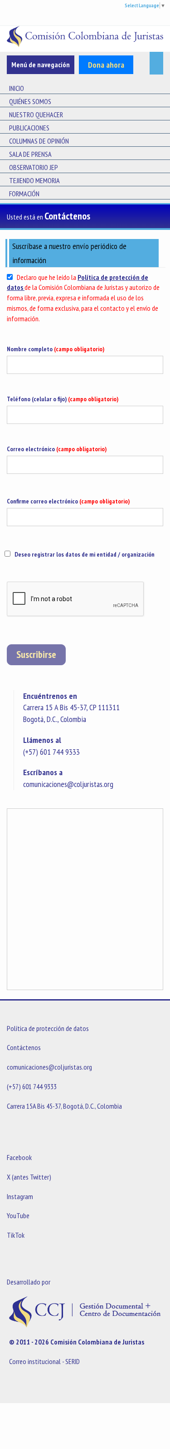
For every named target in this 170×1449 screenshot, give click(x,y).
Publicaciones (29, 127)
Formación (24, 193)
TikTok (15, 1235)
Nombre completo (55, 349)
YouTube (18, 1215)
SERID (72, 1361)
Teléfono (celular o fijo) (62, 399)
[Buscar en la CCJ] (156, 63)
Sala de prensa (30, 154)
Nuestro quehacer (36, 114)
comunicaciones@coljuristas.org (68, 784)
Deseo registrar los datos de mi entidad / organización (85, 554)
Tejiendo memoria (34, 180)
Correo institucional (35, 1361)
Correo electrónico (57, 449)
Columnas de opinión (39, 140)
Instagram (20, 1196)
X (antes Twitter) (29, 1176)
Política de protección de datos (48, 1028)
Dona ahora (106, 65)
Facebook (19, 1157)
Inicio (16, 88)
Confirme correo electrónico (68, 501)
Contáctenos (24, 1047)
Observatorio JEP (33, 167)
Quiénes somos (30, 101)
